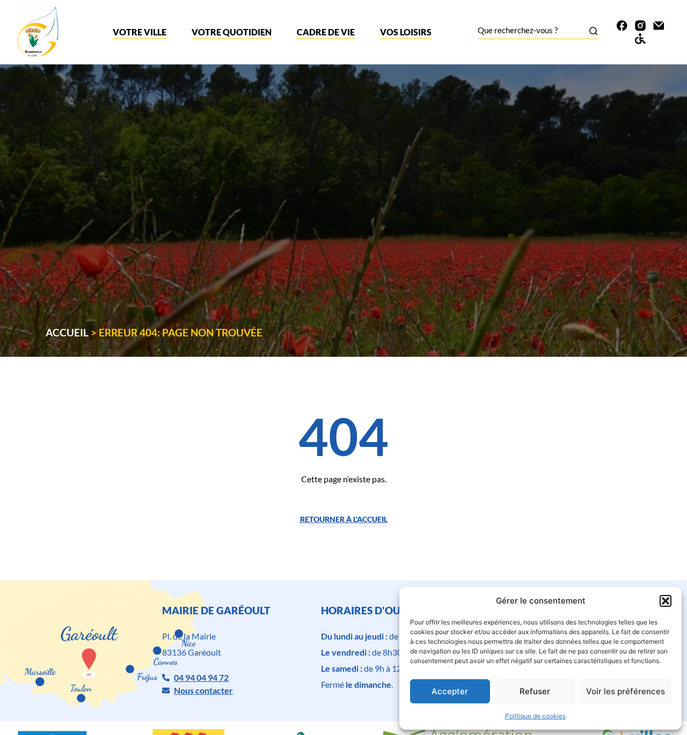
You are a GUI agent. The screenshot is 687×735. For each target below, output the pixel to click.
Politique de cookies (535, 716)
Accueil (67, 332)
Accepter (450, 691)
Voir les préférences (625, 691)
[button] (665, 601)
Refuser (535, 691)
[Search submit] (593, 31)
